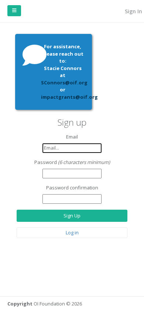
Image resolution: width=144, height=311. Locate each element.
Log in (72, 232)
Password (45, 162)
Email (72, 136)
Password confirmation (72, 187)
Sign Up (72, 215)
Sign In (132, 11)
